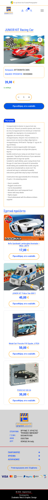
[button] (40, 39)
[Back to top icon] (43, 495)
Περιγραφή (9, 120)
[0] (26, 10)
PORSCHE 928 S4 (24, 390)
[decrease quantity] (18, 97)
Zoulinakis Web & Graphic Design (24, 497)
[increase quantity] (29, 97)
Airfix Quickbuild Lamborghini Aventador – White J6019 (24, 244)
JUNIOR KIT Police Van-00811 (24, 293)
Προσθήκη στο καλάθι (24, 106)
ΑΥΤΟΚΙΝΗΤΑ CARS (22, 70)
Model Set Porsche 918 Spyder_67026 (24, 343)
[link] (24, 2)
